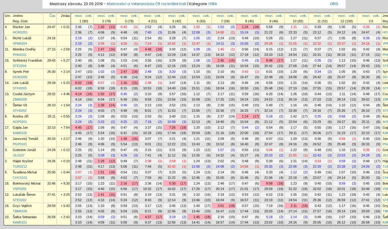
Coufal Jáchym (24, 94)
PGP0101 (20, 144)
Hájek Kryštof (23, 161)
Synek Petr (21, 71)
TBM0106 (20, 211)
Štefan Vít (20, 105)
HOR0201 (20, 32)
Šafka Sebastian (25, 217)
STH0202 (20, 110)
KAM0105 (20, 133)
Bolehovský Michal (26, 183)
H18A (213, 3)
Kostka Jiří (20, 116)
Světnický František (27, 60)
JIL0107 (19, 155)
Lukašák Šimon (24, 194)
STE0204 (19, 66)
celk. (88, 16)
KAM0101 (20, 222)
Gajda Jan (20, 127)
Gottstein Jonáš (24, 150)
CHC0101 (20, 177)
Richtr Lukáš (22, 38)
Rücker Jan (21, 27)
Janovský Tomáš (25, 138)
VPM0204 (20, 43)
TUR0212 (20, 166)
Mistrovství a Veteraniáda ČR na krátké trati (147, 3)
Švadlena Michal (25, 172)
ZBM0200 (20, 99)
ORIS (334, 3)
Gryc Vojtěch (22, 206)
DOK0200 (20, 77)
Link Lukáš (21, 83)
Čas (52, 16)
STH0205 (20, 88)
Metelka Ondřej (24, 49)
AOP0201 (20, 122)
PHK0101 (20, 54)
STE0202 (19, 200)
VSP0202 (19, 189)
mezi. (79, 16)
